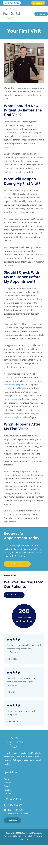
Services (7, 782)
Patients (7, 786)
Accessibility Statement (33, 836)
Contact (7, 793)
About (6, 778)
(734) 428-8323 (15, 805)
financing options (12, 377)
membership (10, 399)
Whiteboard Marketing (13, 836)
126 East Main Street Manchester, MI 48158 (18, 812)
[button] (12, 3)
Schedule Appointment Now (17, 564)
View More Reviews (14, 595)
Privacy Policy (24, 839)
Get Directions (12, 820)
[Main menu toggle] (41, 14)
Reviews (7, 789)
